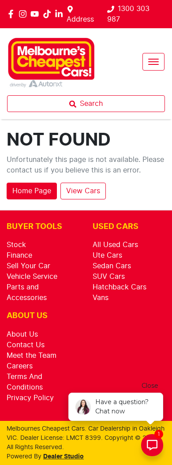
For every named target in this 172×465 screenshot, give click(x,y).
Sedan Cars (112, 266)
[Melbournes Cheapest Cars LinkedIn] (61, 14)
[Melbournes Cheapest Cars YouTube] (36, 14)
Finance (19, 255)
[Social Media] (49, 14)
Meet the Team (31, 355)
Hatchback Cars (119, 287)
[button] (153, 62)
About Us (22, 334)
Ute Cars (107, 255)
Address (80, 19)
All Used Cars (115, 244)
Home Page (31, 191)
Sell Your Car (28, 266)
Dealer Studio (63, 457)
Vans (100, 297)
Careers (20, 366)
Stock (16, 244)
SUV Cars (109, 276)
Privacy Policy (30, 397)
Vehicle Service (32, 276)
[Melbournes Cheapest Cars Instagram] (24, 14)
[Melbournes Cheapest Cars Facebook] (13, 14)
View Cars (83, 191)
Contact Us (26, 345)
